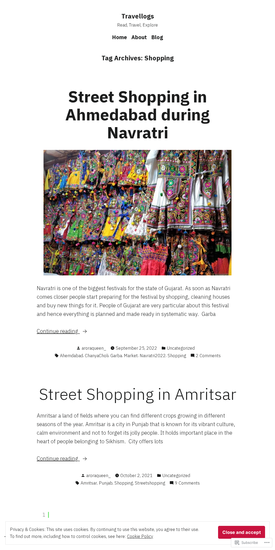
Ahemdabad (71, 356)
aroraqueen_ (94, 348)
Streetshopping (150, 483)
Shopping (177, 356)
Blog (157, 37)
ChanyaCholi (96, 356)
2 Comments (208, 355)
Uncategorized (181, 348)
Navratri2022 (153, 356)
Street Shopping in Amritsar (137, 393)
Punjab (106, 483)
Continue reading (58, 331)
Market (131, 356)
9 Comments (187, 483)
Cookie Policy (140, 536)
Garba (116, 356)
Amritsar (89, 483)
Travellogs (137, 16)
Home (119, 37)
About (139, 37)
